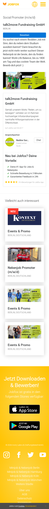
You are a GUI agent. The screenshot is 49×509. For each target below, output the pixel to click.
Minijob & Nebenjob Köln (24, 476)
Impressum (24, 502)
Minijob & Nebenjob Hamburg (24, 471)
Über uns (24, 490)
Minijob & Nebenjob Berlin (25, 467)
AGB (24, 494)
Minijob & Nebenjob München (24, 480)
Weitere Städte (24, 484)
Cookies (21, 506)
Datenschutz (24, 498)
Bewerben (24, 35)
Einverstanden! (30, 506)
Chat (38, 140)
